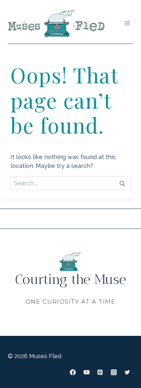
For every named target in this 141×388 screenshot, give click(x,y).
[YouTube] (86, 372)
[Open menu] (127, 23)
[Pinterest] (100, 372)
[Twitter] (127, 372)
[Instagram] (114, 372)
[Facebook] (73, 372)
